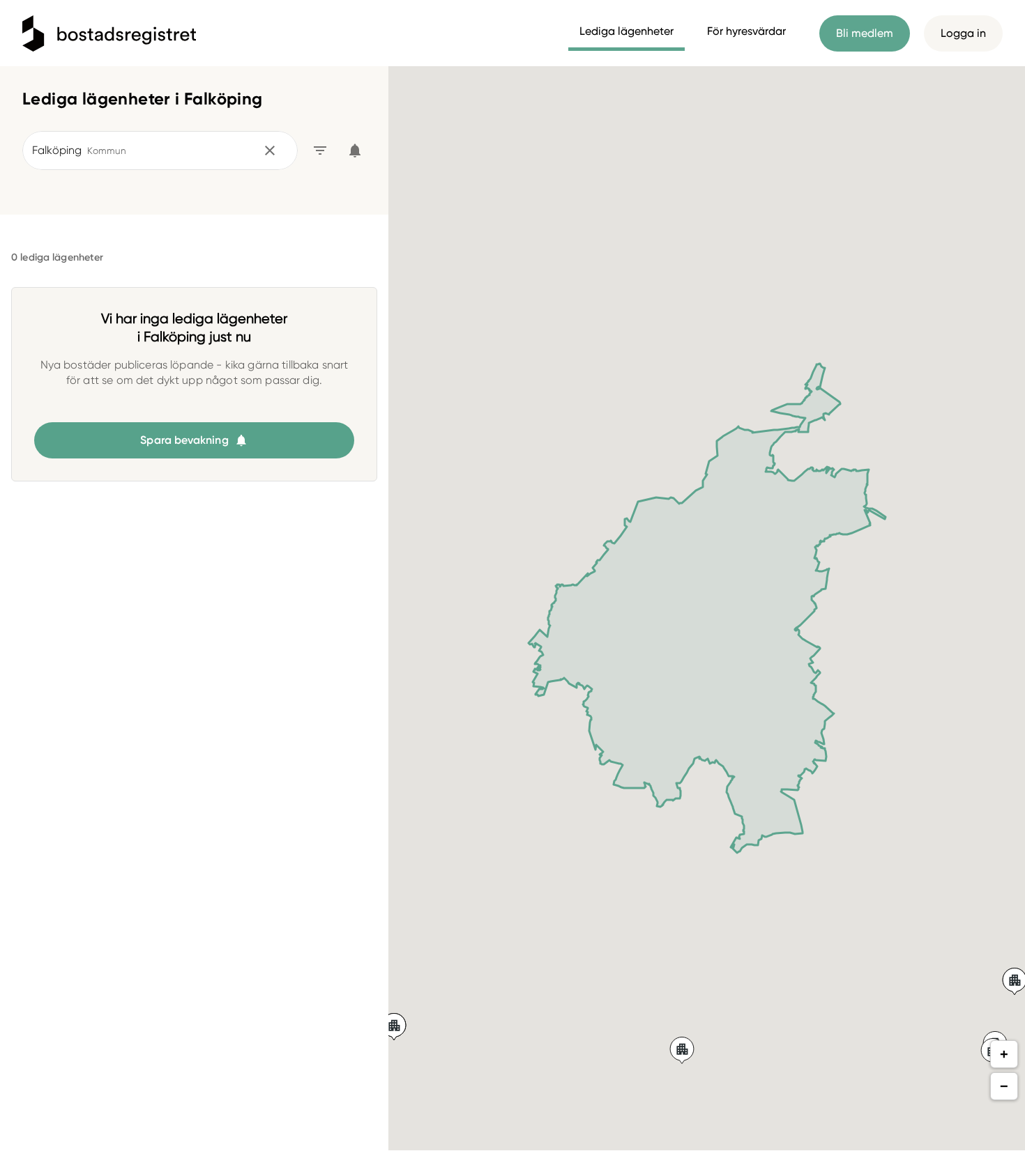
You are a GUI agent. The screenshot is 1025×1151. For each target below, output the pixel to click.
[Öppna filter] (320, 150)
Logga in (963, 33)
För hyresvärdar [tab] (746, 31)
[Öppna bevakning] (355, 150)
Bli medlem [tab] (864, 33)
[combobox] (141, 150)
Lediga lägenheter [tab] (626, 31)
